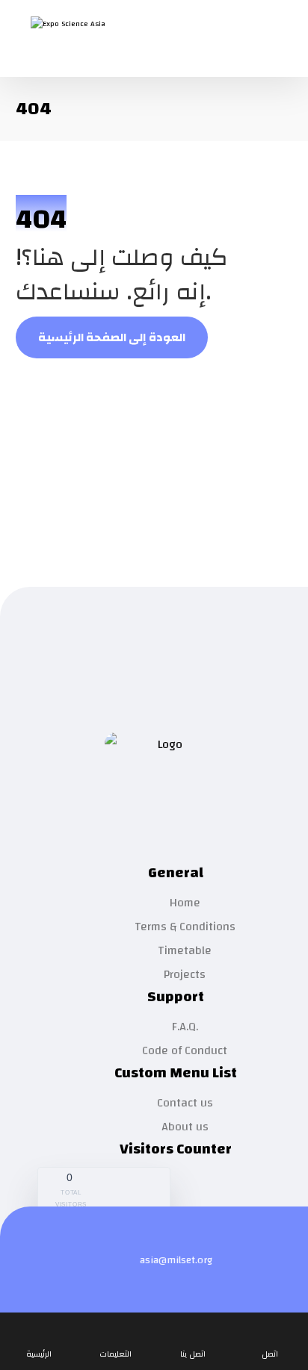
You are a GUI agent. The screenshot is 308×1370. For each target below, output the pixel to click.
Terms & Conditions (185, 926)
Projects (185, 974)
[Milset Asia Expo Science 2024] (90, 39)
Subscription (162, 643)
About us (185, 1126)
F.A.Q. (185, 1026)
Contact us (185, 1103)
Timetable (185, 950)
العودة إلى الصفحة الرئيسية (111, 337)
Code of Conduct (184, 1050)
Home (185, 902)
